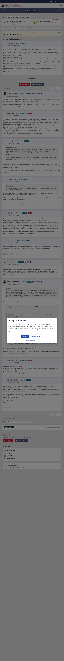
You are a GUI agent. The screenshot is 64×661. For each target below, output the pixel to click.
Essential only (36, 336)
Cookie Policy (47, 326)
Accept (25, 336)
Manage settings (30, 341)
